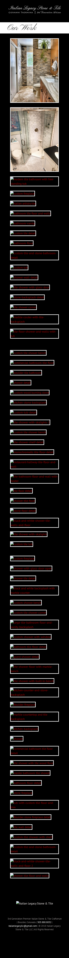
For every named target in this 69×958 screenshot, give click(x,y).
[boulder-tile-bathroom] (26, 373)
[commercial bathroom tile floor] (32, 363)
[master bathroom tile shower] (30, 773)
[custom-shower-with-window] (31, 637)
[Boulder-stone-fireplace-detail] (31, 817)
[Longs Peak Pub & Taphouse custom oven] (30, 392)
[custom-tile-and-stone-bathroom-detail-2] (34, 253)
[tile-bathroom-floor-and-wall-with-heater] (34, 476)
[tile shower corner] (23, 307)
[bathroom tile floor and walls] (30, 213)
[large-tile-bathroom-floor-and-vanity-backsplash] (34, 622)
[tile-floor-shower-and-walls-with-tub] (34, 331)
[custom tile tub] (22, 544)
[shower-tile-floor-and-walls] (30, 875)
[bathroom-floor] (22, 243)
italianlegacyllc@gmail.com (22, 925)
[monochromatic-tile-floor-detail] (32, 452)
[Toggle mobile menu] (60, 17)
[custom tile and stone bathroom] (34, 41)
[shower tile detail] (23, 578)
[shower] (17, 739)
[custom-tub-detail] (23, 412)
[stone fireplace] (21, 793)
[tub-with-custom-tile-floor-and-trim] (34, 803)
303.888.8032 (44, 922)
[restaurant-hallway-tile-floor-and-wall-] (34, 462)
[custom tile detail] (23, 233)
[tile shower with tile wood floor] (32, 763)
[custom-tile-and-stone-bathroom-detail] (34, 847)
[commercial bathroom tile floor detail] (34, 749)
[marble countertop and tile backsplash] (34, 714)
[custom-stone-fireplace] (22, 558)
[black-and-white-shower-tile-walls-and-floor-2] (34, 861)
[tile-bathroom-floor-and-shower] (34, 110)
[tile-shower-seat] (28, 432)
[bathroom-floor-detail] (26, 783)
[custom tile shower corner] (28, 612)
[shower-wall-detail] (24, 277)
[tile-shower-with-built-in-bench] (32, 681)
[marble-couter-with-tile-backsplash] (34, 317)
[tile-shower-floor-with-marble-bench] (34, 666)
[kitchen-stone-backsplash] (28, 402)
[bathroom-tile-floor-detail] (28, 647)
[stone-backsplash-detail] (27, 297)
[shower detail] (21, 382)
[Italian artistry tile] (23, 203)
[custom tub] (19, 267)
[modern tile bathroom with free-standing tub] (34, 179)
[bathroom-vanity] (23, 223)
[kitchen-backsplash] (24, 729)
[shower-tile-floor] (23, 501)
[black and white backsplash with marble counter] (34, 588)
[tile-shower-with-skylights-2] (30, 422)
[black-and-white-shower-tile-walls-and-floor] (34, 520)
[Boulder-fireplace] (23, 704)
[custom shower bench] (26, 602)
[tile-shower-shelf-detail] (27, 442)
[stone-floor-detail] (23, 510)
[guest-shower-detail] (25, 657)
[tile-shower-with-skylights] (29, 534)
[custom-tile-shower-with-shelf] (31, 837)
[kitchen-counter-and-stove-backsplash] (34, 690)
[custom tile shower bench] (28, 353)
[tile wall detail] (21, 827)
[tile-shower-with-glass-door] (30, 287)
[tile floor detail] (21, 491)
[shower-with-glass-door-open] (31, 568)
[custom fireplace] (22, 193)
